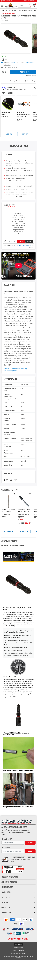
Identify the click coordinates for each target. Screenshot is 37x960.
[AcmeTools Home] (10, 5)
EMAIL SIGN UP (6, 839)
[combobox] (24, 6)
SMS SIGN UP (5, 847)
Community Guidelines (23, 245)
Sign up (29, 241)
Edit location (7, 65)
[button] (30, 81)
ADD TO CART (24, 72)
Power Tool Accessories (24, 10)
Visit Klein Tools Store (8, 13)
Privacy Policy (18, 948)
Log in (21, 241)
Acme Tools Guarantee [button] (10, 68)
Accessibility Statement (18, 953)
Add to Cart (9, 134)
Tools (3, 10)
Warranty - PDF (11, 480)
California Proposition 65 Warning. (15, 369)
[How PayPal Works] (31, 920)
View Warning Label (10, 371)
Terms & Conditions (18, 950)
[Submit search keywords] (30, 6)
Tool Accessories (11, 10)
